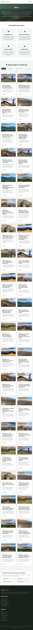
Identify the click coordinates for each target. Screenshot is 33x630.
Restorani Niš (6, 578)
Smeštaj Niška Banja (7, 581)
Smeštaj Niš (20, 578)
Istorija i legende (28, 68)
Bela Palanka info (21, 581)
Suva (6, 2)
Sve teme (3, 68)
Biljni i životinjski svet (19, 68)
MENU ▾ (30, 1)
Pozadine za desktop (5, 620)
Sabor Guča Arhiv (4, 605)
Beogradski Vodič (4, 600)
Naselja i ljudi (4, 618)
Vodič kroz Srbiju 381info (5, 602)
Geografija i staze (10, 68)
